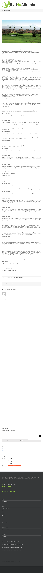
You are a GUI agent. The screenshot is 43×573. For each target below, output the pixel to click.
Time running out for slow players (11, 541)
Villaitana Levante (5, 527)
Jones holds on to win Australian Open (12, 547)
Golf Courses (16, 277)
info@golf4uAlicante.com (9, 484)
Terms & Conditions (5, 508)
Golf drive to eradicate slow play (10, 556)
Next (40, 15)
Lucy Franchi (4, 277)
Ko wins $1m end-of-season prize (10, 559)
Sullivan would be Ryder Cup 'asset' (11, 561)
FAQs (3, 510)
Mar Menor (4, 534)
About (3, 513)
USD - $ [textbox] (10, 461)
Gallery (3, 503)
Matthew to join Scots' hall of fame (11, 550)
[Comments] (34, 441)
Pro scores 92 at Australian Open (10, 553)
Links (3, 506)
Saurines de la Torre (5, 525)
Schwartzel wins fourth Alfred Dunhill (12, 544)
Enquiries (3, 515)
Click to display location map (6, 272)
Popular (8, 440)
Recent (21, 440)
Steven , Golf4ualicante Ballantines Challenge (9, 522)
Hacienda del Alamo (5, 529)
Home (3, 499)
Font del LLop (4, 536)
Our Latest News (5, 501)
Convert (14, 465)
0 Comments (21, 277)
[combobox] (14, 461)
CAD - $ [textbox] (10, 463)
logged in (7, 430)
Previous (37, 15)
